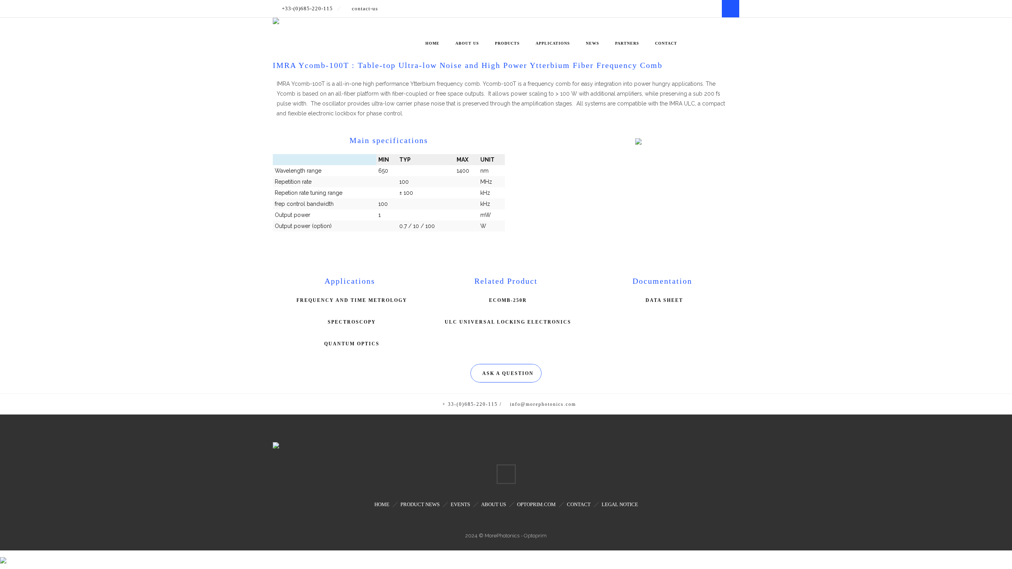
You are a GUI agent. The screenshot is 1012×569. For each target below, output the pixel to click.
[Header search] (729, 33)
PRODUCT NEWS (420, 504)
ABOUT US (467, 43)
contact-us (365, 8)
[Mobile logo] (3, 555)
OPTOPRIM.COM (536, 504)
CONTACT (666, 43)
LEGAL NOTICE (620, 504)
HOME (432, 43)
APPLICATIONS (553, 43)
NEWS (592, 43)
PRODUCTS (507, 43)
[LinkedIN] (730, 8)
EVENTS (460, 504)
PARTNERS (627, 43)
